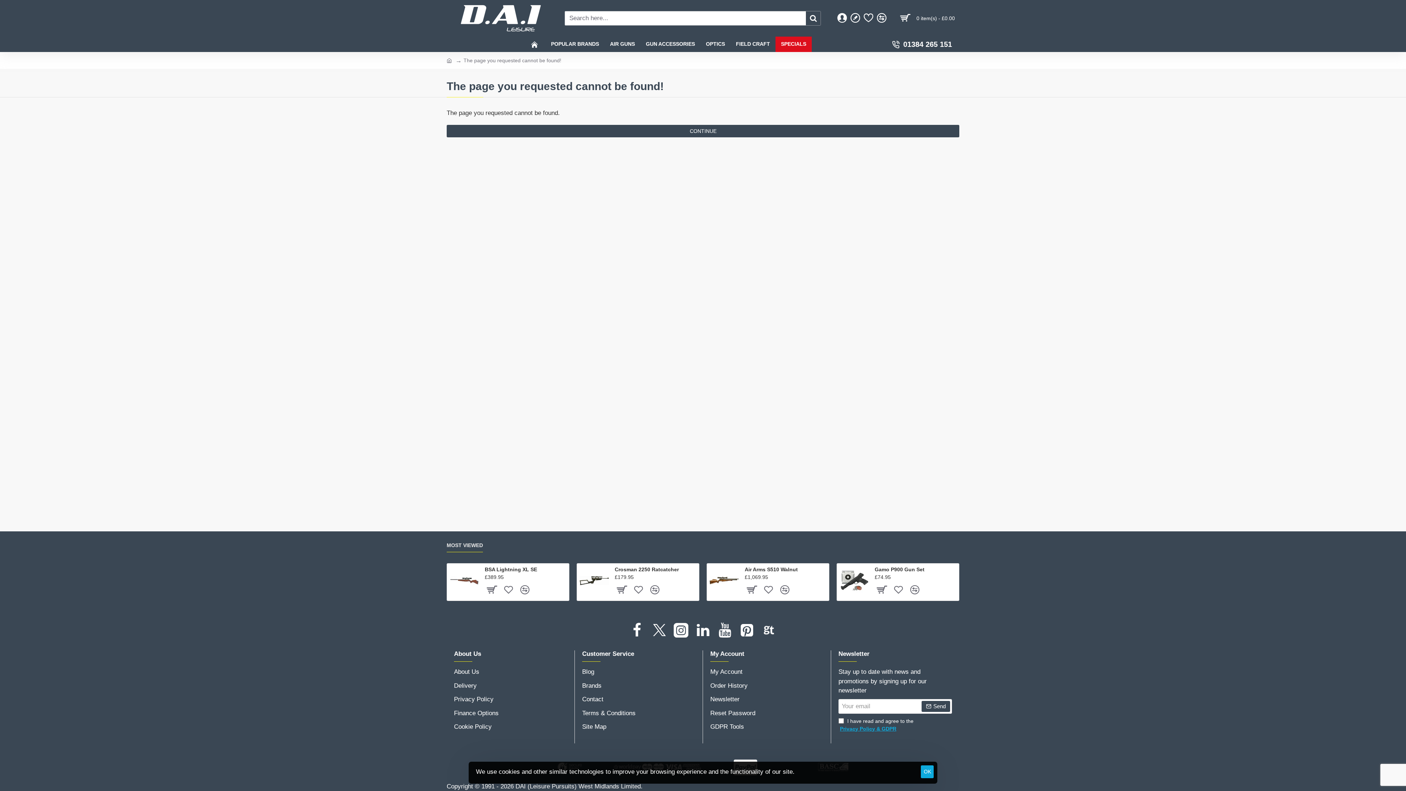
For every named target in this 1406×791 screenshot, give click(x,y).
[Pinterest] (747, 630)
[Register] (855, 18)
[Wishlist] (868, 18)
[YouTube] (725, 630)
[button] (491, 589)
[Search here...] (813, 18)
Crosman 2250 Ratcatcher (647, 569)
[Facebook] (637, 630)
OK (927, 772)
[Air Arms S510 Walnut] (724, 580)
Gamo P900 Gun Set (900, 569)
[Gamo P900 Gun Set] (854, 580)
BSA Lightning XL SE (511, 569)
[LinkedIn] (703, 630)
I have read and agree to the (877, 725)
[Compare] (881, 18)
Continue (703, 131)
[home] (449, 60)
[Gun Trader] (769, 630)
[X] (659, 630)
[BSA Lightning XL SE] (464, 580)
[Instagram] (681, 630)
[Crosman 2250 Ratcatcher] (594, 580)
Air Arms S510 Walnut (771, 569)
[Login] (842, 18)
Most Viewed (465, 545)
